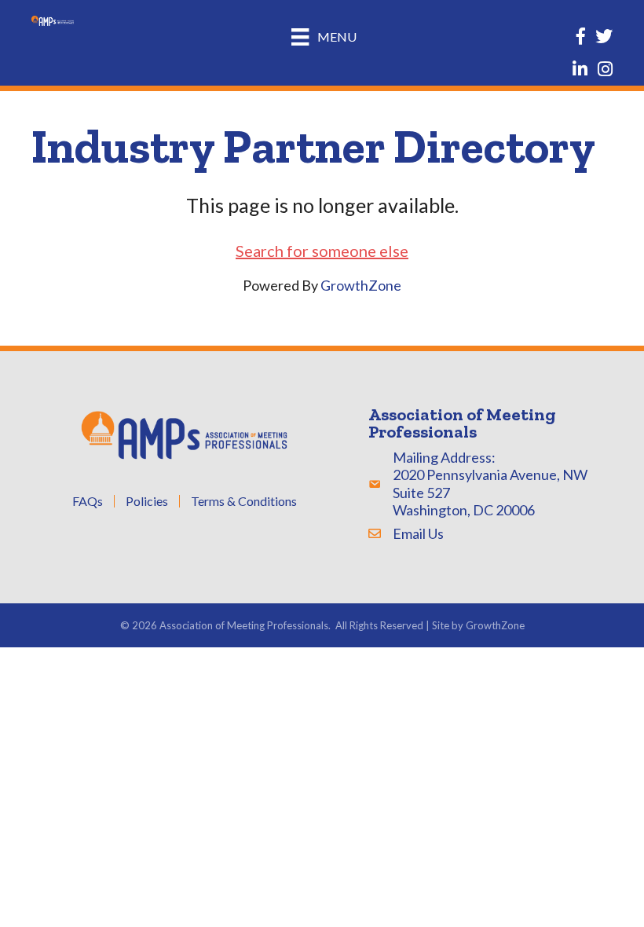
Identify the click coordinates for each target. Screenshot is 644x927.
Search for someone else (322, 250)
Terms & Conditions (244, 501)
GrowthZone (360, 285)
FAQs (87, 501)
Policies (147, 501)
